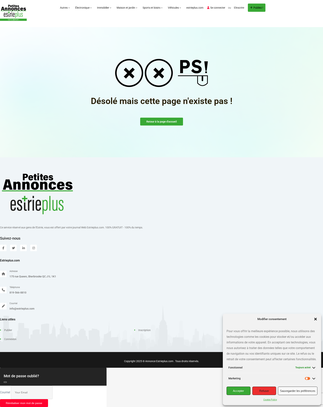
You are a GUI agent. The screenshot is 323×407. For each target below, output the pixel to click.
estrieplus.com (194, 7)
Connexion (10, 339)
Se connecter (217, 7)
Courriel (5, 392)
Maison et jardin (126, 7)
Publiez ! (258, 7)
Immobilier (103, 7)
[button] (315, 319)
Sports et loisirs (152, 7)
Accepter (238, 390)
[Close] (5, 382)
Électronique (82, 7)
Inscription (144, 330)
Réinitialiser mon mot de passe (24, 403)
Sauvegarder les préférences (297, 390)
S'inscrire (239, 7)
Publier (8, 330)
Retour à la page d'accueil (161, 121)
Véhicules (173, 7)
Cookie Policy (270, 399)
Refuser (264, 390)
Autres (64, 7)
